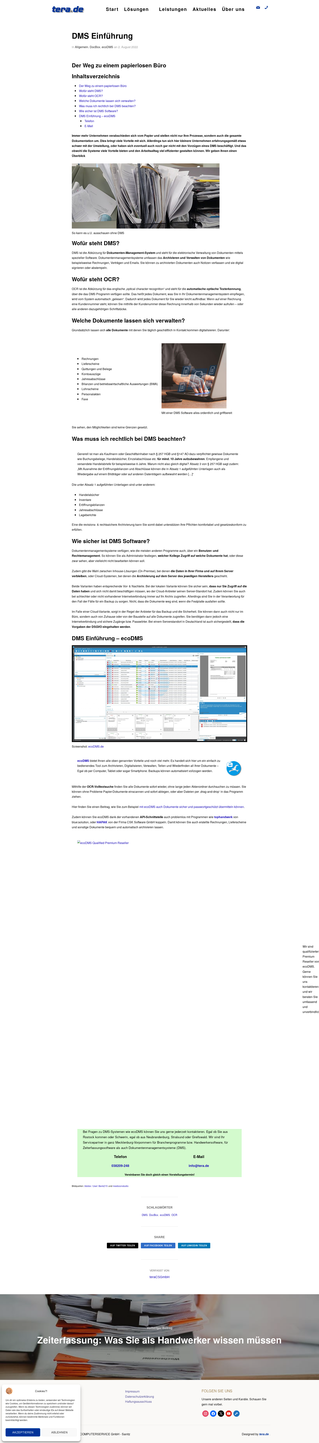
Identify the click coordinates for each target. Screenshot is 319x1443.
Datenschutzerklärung (139, 1396)
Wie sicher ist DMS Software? (98, 111)
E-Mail (89, 126)
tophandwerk (223, 817)
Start (112, 9)
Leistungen (173, 9)
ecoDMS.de (96, 746)
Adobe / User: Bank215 (96, 1185)
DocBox (95, 47)
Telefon (89, 121)
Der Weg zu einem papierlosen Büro (103, 86)
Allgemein (81, 47)
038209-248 (120, 1165)
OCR (174, 1215)
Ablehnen (59, 1432)
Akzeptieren (23, 1432)
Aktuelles (204, 9)
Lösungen (136, 9)
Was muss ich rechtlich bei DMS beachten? (107, 106)
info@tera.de (199, 1165)
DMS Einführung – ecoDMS (97, 116)
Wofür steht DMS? (91, 91)
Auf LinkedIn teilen (194, 1245)
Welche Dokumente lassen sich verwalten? (107, 101)
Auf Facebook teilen (158, 1245)
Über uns (233, 9)
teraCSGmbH (159, 1277)
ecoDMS (107, 47)
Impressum (132, 1391)
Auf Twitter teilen (122, 1245)
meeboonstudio (120, 1185)
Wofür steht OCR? (91, 96)
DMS (145, 1215)
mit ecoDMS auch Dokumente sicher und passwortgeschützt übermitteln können (191, 807)
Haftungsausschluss (138, 1401)
